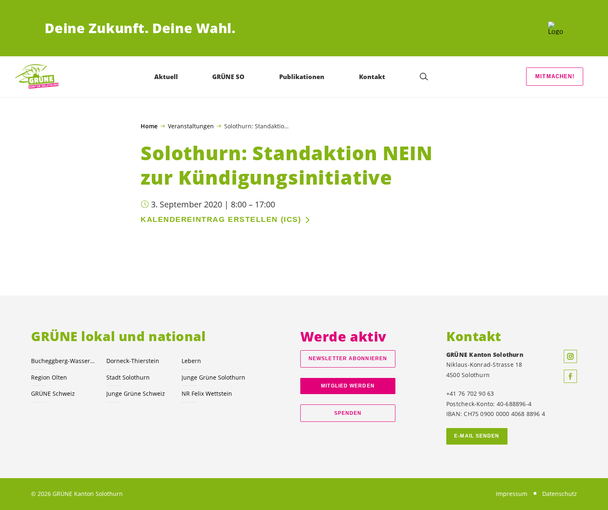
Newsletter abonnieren (348, 358)
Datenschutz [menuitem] (559, 494)
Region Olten (49, 377)
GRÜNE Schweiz (53, 393)
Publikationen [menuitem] (301, 76)
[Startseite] (555, 28)
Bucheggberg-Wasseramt (63, 361)
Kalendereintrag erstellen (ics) (221, 219)
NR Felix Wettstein (207, 393)
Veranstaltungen (191, 126)
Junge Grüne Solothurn (213, 377)
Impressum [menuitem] (511, 494)
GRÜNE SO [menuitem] (228, 76)
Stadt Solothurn (128, 377)
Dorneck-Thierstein (132, 361)
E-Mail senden (476, 436)
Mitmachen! (554, 76)
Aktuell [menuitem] (166, 76)
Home (149, 126)
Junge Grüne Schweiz (135, 393)
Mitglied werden (347, 386)
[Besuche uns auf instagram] (570, 356)
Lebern (191, 361)
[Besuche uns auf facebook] (570, 376)
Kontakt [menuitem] (372, 76)
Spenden (348, 413)
